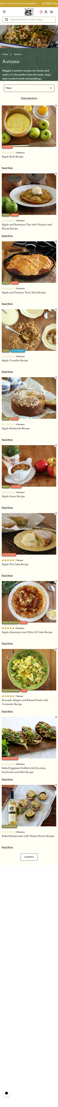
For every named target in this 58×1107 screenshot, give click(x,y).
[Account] (46, 12)
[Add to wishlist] (56, 105)
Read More (7, 168)
